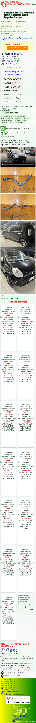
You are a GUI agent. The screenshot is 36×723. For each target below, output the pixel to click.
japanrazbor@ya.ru (10, 63)
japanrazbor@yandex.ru (10, 692)
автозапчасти (20, 21)
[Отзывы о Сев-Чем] (18, 703)
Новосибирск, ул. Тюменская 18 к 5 (17, 39)
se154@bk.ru (17, 719)
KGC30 (3, 28)
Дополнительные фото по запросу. (17, 128)
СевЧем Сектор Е (6, 21)
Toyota (3, 24)
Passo (11, 24)
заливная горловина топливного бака (12, 26)
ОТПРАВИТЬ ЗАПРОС (17, 48)
